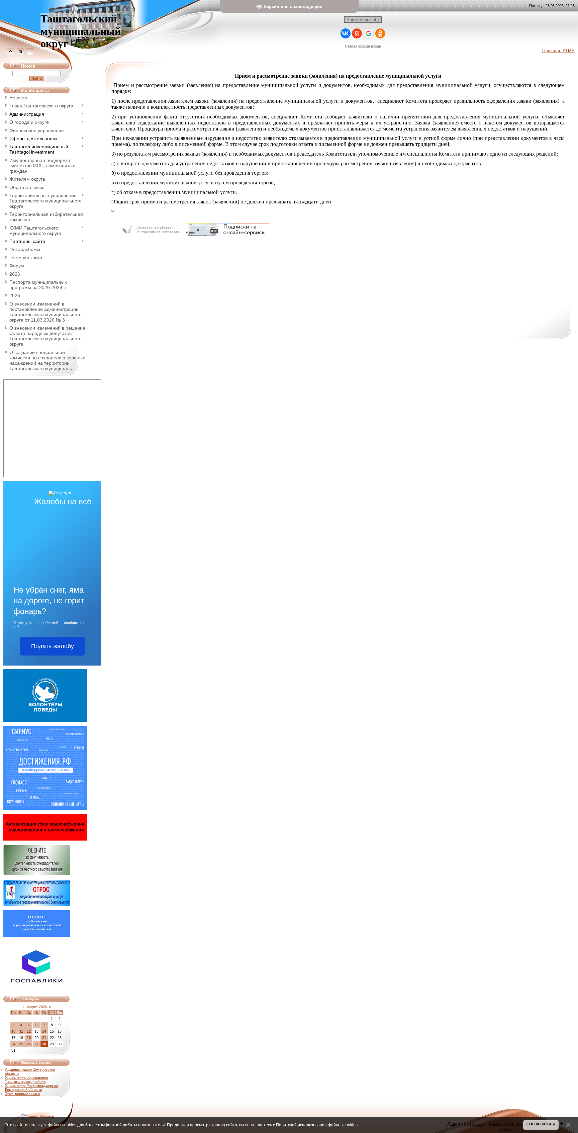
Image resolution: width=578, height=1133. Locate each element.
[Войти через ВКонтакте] (346, 33)
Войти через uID (363, 19)
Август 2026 (36, 1007)
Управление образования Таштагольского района (26, 1079)
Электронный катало (22, 1094)
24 (13, 1044)
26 (29, 1044)
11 (21, 1031)
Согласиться (540, 1124)
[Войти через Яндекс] (357, 33)
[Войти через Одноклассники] (380, 33)
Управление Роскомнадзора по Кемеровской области (31, 1087)
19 (29, 1038)
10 (13, 1031)
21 (44, 1038)
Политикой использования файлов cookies (317, 1125)
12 (29, 1031)
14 (44, 1031)
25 (21, 1044)
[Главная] (10, 54)
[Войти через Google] (368, 33)
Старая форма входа (363, 46)
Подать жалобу (52, 646)
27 (36, 1044)
